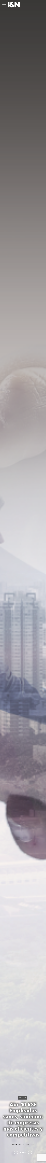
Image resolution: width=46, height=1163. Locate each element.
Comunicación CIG (18, 1144)
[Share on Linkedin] (25, 1152)
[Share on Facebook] (16, 1152)
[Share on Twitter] (21, 1152)
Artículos (22, 1097)
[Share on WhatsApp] (30, 1152)
